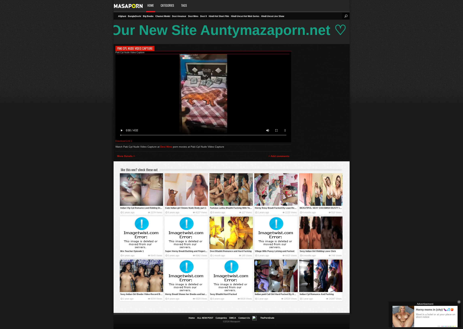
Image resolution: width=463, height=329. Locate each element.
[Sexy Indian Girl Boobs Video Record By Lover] (141, 276)
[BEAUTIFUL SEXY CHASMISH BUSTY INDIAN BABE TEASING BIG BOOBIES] (321, 189)
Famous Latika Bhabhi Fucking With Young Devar (231, 208)
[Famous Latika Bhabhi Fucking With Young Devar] (231, 189)
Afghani (122, 16)
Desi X (203, 16)
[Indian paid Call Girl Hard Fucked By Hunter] (276, 276)
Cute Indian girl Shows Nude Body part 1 (185, 208)
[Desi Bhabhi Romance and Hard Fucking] (231, 232)
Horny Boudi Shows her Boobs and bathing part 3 (186, 294)
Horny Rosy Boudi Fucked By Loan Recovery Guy (276, 208)
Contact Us (244, 318)
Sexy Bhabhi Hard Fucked (223, 294)
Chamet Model (162, 16)
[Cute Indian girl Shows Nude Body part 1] (186, 189)
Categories (167, 5)
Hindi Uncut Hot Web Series (245, 16)
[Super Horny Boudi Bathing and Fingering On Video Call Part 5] (186, 232)
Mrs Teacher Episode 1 (132, 251)
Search (345, 16)
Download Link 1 (123, 141)
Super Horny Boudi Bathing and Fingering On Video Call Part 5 (186, 251)
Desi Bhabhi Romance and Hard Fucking (231, 251)
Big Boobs (148, 16)
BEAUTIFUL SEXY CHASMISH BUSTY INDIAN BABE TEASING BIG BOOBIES (321, 208)
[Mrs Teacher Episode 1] (141, 232)
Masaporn (128, 5)
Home (150, 5)
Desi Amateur (179, 16)
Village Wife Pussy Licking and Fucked (274, 251)
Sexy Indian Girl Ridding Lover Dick (318, 251)
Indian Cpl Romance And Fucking (317, 294)
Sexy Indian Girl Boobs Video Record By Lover (141, 294)
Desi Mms (193, 16)
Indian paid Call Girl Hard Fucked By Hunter (276, 294)
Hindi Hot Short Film (219, 16)
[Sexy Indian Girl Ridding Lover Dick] (321, 232)
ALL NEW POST (205, 318)
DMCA (232, 318)
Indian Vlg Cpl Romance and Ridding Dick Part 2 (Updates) (141, 208)
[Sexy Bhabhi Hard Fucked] (231, 276)
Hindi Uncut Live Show (272, 16)
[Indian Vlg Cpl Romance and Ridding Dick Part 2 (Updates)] (141, 189)
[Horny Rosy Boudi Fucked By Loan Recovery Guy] (276, 189)
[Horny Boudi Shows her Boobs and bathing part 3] (186, 276)
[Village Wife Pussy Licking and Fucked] (276, 232)
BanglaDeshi (134, 16)
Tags (184, 5)
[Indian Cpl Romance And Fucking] (321, 276)
